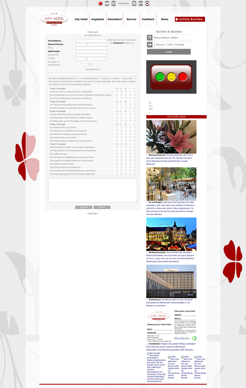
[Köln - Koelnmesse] (171, 296)
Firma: (51, 48)
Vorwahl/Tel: (53, 55)
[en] (100, 5)
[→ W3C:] (96, 3)
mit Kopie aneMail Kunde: (54, 63)
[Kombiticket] (171, 340)
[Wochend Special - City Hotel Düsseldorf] (171, 151)
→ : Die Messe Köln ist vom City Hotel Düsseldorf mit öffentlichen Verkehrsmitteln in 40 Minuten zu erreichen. (169, 302)
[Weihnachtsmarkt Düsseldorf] (171, 248)
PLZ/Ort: (51, 58)
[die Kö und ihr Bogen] (171, 198)
